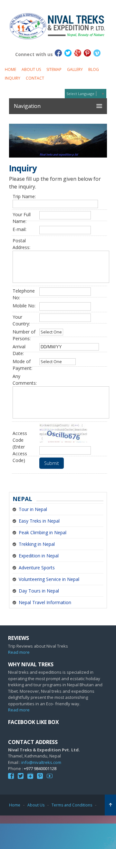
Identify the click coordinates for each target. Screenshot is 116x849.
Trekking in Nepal (37, 544)
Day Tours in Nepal (39, 591)
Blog (93, 69)
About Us (31, 69)
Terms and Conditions (72, 805)
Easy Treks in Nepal (39, 521)
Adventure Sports (37, 567)
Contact (35, 78)
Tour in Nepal (33, 509)
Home (10, 69)
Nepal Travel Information (45, 602)
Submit (51, 463)
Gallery (75, 69)
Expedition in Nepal (39, 556)
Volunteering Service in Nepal (49, 579)
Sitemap (54, 69)
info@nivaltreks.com (41, 762)
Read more (19, 652)
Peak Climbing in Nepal (42, 532)
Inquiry (12, 78)
